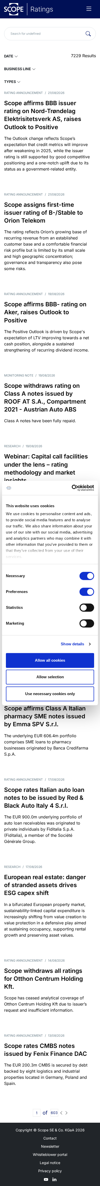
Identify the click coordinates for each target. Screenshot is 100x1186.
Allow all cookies (50, 660)
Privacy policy (50, 1171)
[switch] (86, 592)
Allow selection (50, 677)
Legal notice (50, 1162)
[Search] (88, 34)
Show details (72, 644)
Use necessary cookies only (50, 694)
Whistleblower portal (50, 1154)
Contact (50, 1138)
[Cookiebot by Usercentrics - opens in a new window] (72, 488)
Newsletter (50, 1146)
